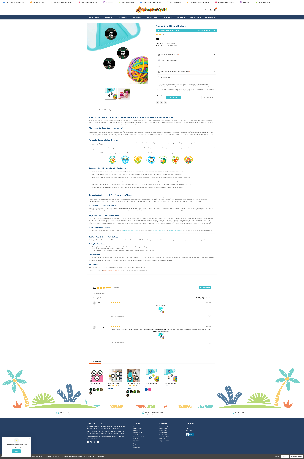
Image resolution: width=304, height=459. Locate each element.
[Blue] (146, 389)
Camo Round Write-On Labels (117, 383)
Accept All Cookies (296, 456)
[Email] (161, 102)
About (134, 426)
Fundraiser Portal (138, 432)
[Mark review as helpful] (209, 316)
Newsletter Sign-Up (138, 436)
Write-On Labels (166, 17)
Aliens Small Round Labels (171, 383)
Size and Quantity (105, 110)
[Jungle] (101, 389)
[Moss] (97, 389)
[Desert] (90, 393)
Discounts (136, 440)
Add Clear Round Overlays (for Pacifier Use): (175, 71)
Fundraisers (136, 430)
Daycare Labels (94, 17)
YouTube (98, 442)
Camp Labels (108, 17)
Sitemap (135, 445)
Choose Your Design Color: (169, 54)
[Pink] (149, 389)
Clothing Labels (152, 17)
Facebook (88, 442)
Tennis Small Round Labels (153, 383)
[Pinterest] (165, 102)
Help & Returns (137, 442)
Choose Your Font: (167, 66)
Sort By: (198, 298)
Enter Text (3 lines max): (169, 60)
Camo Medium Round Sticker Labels (137, 383)
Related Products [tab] (95, 362)
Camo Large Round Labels (97, 383)
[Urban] (94, 389)
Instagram (91, 442)
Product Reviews (137, 428)
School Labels (123, 17)
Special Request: (166, 77)
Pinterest (95, 442)
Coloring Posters (195, 17)
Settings (277, 456)
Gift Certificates (137, 434)
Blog (134, 444)
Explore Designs (210, 17)
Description (93, 110)
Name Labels (137, 17)
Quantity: (160, 96)
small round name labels (111, 270)
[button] (121, 288)
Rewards (135, 438)
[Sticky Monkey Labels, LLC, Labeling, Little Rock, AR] (190, 434)
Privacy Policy (137, 447)
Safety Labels (181, 17)
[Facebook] (157, 102)
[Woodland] (90, 389)
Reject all (285, 456)
